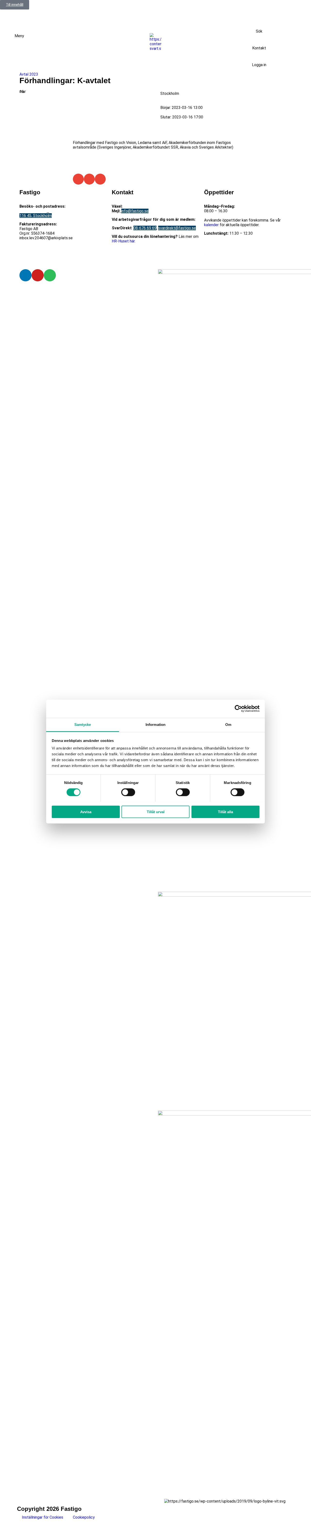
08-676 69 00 (135, 206)
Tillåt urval (155, 812)
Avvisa (85, 812)
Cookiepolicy (84, 1517)
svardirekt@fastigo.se (177, 228)
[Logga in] (259, 56)
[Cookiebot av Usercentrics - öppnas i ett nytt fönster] (238, 708)
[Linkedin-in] (25, 275)
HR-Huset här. (123, 241)
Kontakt (259, 48)
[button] (78, 179)
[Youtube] (38, 275)
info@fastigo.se (134, 211)
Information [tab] (155, 724)
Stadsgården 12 (33, 211)
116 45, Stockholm (35, 215)
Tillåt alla (225, 812)
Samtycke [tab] (82, 724)
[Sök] (259, 23)
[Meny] (8, 40)
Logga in (259, 64)
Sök (259, 31)
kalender (211, 225)
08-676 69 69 (144, 228)
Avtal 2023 (28, 74)
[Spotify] (50, 275)
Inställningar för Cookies (42, 1517)
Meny (19, 36)
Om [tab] (228, 724)
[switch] (128, 792)
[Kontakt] (259, 40)
